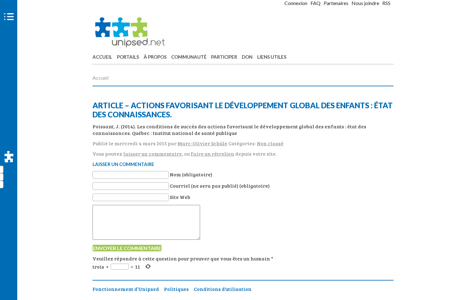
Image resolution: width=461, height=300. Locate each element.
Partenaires (336, 3)
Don (247, 57)
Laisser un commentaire (123, 164)
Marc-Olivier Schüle (202, 143)
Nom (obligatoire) (191, 174)
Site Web (180, 197)
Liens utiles (271, 57)
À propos (155, 57)
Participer (224, 57)
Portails (128, 57)
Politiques (176, 289)
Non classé (270, 143)
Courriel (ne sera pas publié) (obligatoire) (220, 185)
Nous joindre (365, 3)
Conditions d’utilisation (223, 289)
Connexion (295, 3)
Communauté (189, 57)
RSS (386, 3)
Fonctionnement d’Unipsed (126, 289)
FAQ (315, 3)
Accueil (102, 57)
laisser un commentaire (152, 153)
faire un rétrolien (212, 153)
